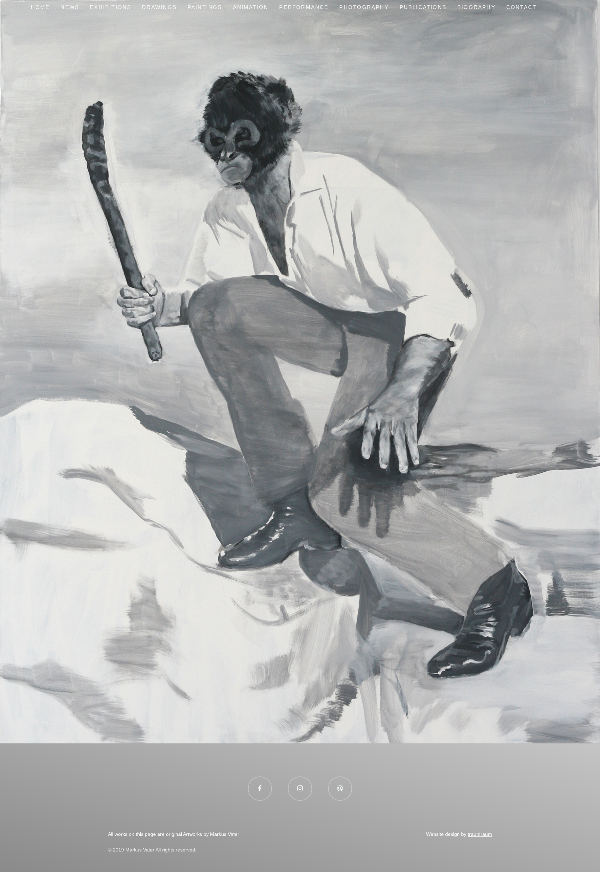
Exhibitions (110, 7)
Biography (476, 7)
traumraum (480, 834)
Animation (251, 7)
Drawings (159, 7)
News (69, 7)
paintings (205, 7)
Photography (364, 7)
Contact (521, 7)
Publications (423, 7)
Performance (303, 7)
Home (40, 7)
